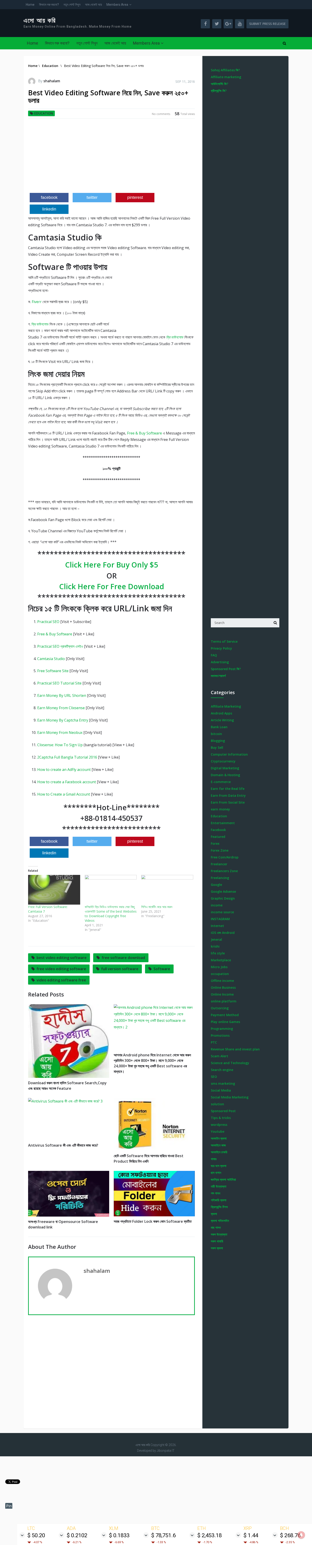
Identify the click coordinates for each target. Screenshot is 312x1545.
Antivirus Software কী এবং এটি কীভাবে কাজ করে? (63, 1145)
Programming (222, 1028)
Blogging (218, 740)
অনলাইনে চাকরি (219, 1152)
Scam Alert (219, 1056)
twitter (92, 197)
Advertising (220, 662)
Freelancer (219, 864)
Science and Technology (230, 1063)
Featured (218, 836)
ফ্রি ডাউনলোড (40, 324)
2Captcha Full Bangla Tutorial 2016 (67, 757)
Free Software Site (53, 670)
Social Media (221, 1090)
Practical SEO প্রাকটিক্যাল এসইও (60, 646)
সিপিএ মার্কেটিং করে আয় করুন (156, 907)
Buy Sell (217, 747)
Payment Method (225, 1015)
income (216, 905)
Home (30, 4)
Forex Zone (219, 850)
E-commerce (221, 782)
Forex (215, 843)
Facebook (218, 830)
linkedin (49, 209)
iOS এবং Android (223, 932)
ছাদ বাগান (216, 1172)
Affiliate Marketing (226, 706)
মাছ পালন (216, 1227)
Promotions (220, 1035)
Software (161, 968)
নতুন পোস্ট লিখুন (71, 4)
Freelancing (220, 878)
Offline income (222, 980)
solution (217, 1104)
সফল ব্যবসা (217, 1248)
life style (218, 953)
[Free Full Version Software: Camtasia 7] (54, 890)
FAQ (214, 655)
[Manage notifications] (301, 1535)
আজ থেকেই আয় (93, 4)
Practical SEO (48, 621)
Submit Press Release (267, 23)
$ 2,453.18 (209, 1535)
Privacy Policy (221, 648)
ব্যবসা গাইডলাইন (220, 1220)
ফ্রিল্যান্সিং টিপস (219, 1207)
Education (43, 113)
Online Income (222, 994)
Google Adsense (223, 891)
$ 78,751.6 (163, 1535)
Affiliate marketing (226, 77)
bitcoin (216, 734)
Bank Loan (219, 727)
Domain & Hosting (225, 775)
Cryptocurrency (223, 761)
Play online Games (225, 1022)
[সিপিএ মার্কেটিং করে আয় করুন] (167, 890)
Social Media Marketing (230, 1097)
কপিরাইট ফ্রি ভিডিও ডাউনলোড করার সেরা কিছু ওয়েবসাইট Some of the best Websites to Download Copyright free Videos (111, 914)
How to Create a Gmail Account (63, 794)
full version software (119, 968)
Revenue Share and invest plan (235, 1049)
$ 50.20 (36, 1535)
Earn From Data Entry (228, 795)
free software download (123, 957)
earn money (220, 809)
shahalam (51, 80)
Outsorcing (220, 1008)
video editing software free (61, 980)
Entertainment (223, 823)
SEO (214, 1076)
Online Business (223, 987)
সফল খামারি (217, 1241)
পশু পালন (215, 1193)
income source (222, 912)
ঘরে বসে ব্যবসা (218, 1166)
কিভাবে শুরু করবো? (49, 4)
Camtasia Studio (51, 658)
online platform (223, 1001)
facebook (49, 197)
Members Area (117, 4)
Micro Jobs (219, 967)
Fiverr (37, 301)
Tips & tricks (221, 1118)
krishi (215, 946)
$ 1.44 (250, 1535)
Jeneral (216, 939)
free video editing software (61, 968)
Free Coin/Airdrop (224, 857)
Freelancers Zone (224, 871)
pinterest (135, 197)
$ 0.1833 (119, 1535)
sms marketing (223, 1083)
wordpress (219, 1124)
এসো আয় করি (40, 20)
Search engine (222, 1070)
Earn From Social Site (228, 802)
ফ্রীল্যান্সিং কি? (219, 90)
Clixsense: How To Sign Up (60, 744)
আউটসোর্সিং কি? (219, 84)
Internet (217, 926)
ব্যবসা (214, 1214)
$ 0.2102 (77, 1535)
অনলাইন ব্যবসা (219, 1138)
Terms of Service (224, 641)
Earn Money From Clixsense (61, 707)
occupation (220, 974)
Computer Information (229, 754)
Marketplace (221, 960)
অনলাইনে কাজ (218, 1145)
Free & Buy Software (144, 433)
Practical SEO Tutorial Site (59, 683)
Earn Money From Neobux (59, 732)
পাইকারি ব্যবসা (218, 1200)
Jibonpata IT (166, 1450)
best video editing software (62, 957)
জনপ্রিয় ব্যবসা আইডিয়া (223, 1179)
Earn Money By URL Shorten (61, 695)
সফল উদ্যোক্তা (219, 1234)
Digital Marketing (225, 768)
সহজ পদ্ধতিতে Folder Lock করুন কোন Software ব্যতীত (153, 1221)
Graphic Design (223, 898)
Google (216, 884)
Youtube (217, 1131)
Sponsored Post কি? (226, 669)
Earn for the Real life (227, 788)
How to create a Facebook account (66, 781)
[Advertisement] (111, 157)
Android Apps (221, 713)
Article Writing (222, 720)
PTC (214, 1042)
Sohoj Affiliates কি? (225, 70)
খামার (214, 1159)
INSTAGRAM (220, 919)
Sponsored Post (223, 1111)
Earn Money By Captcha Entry (62, 720)
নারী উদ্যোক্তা (218, 1186)
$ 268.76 (290, 1535)
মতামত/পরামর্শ (218, 676)
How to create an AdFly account (64, 769)
